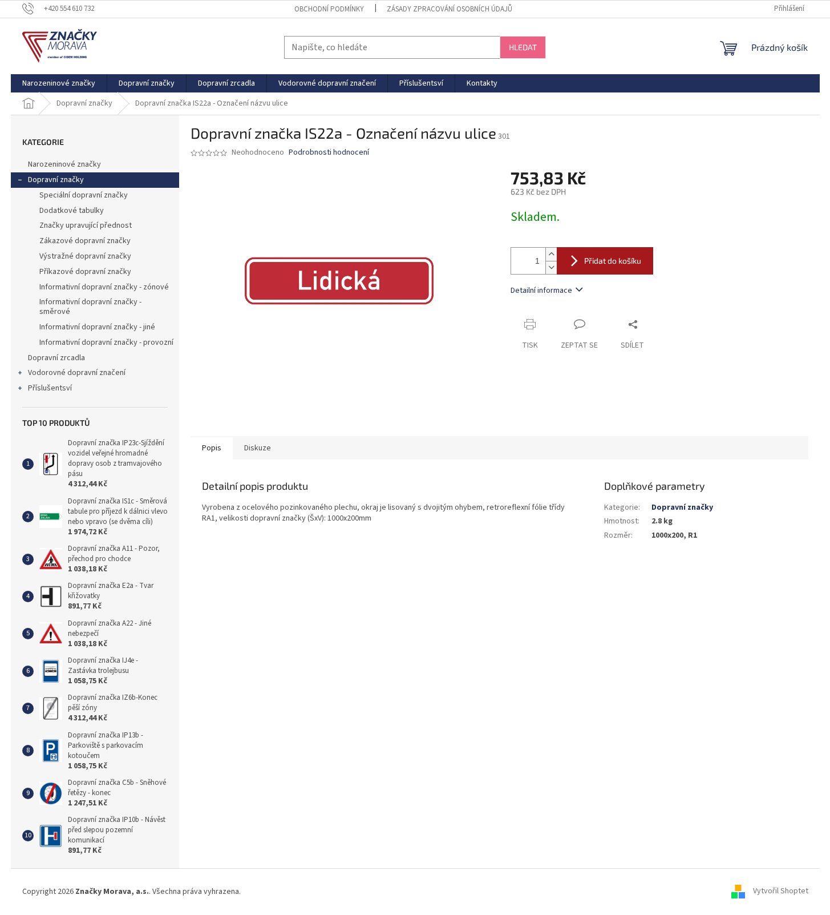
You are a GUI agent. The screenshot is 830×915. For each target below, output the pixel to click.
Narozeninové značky (64, 164)
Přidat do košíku (612, 260)
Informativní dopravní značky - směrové (90, 306)
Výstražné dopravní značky (85, 256)
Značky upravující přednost (85, 225)
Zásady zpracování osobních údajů (449, 9)
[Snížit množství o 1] (551, 267)
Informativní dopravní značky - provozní (106, 342)
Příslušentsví (50, 388)
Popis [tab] (211, 448)
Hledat (523, 47)
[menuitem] (59, 83)
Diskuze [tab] (257, 448)
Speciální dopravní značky (83, 195)
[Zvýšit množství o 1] (551, 254)
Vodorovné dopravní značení (76, 372)
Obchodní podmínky (329, 9)
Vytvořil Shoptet (780, 891)
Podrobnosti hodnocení (329, 152)
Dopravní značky (56, 180)
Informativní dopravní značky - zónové (104, 287)
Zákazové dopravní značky (85, 241)
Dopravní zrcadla (56, 358)
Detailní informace (541, 290)
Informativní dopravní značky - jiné (97, 327)
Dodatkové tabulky (71, 210)
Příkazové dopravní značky (85, 271)
